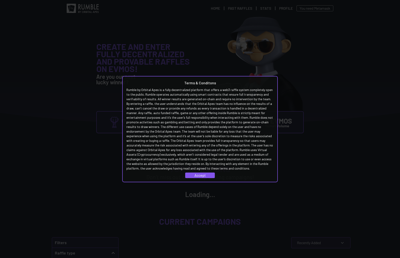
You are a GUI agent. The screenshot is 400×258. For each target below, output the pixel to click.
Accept (200, 175)
